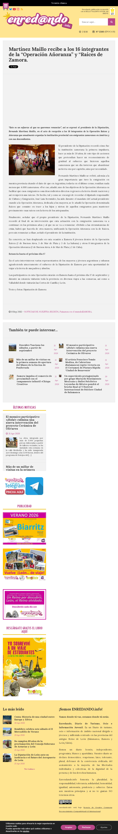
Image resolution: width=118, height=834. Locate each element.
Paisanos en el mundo (71, 311)
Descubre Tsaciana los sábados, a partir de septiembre (31, 348)
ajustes (26, 831)
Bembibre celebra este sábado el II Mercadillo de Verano (33, 730)
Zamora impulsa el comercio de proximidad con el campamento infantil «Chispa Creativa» (34, 380)
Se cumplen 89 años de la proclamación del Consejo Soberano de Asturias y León (34, 744)
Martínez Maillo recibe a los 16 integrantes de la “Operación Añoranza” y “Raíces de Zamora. (59, 54)
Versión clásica (59, 3)
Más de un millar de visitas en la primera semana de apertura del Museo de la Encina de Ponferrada (33, 363)
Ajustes (103, 827)
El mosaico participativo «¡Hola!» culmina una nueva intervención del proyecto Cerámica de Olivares (81, 349)
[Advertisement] (59, 100)
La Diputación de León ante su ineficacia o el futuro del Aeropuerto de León (34, 757)
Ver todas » (29, 769)
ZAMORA (87, 311)
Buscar (111, 21)
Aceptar (68, 827)
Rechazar (86, 827)
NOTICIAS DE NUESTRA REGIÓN (41, 311)
